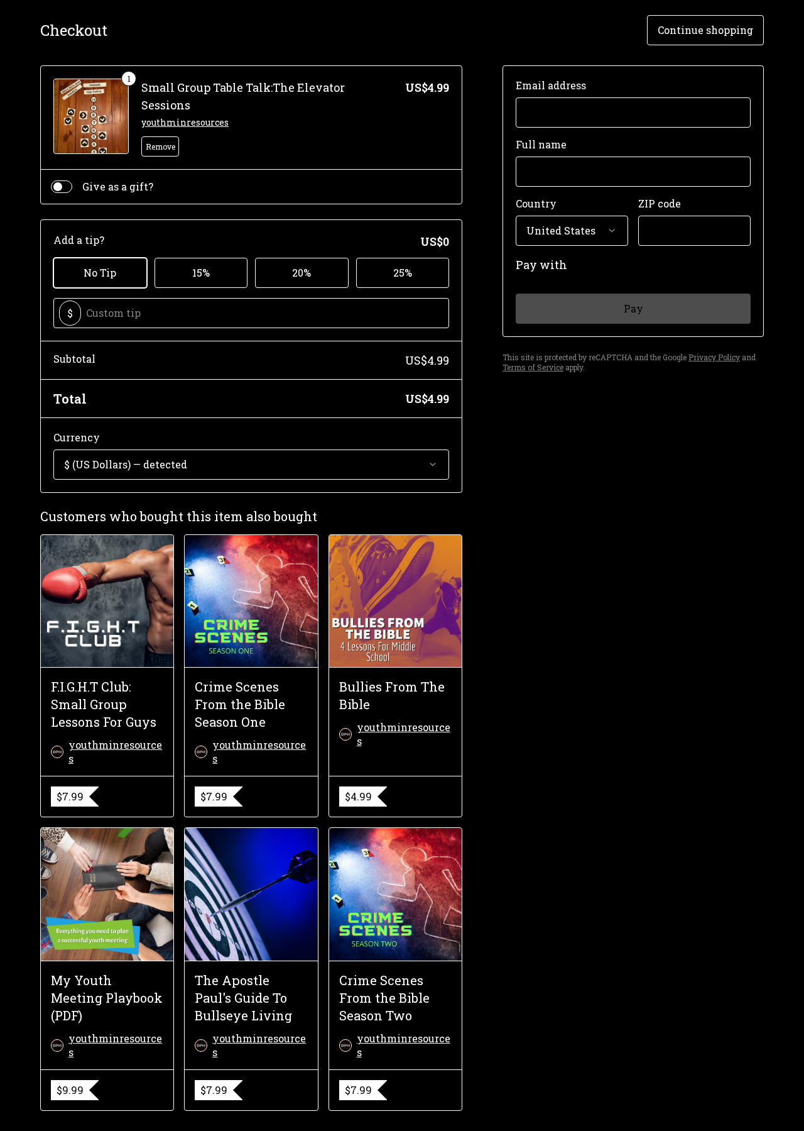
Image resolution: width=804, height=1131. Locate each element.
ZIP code (659, 203)
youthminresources (185, 122)
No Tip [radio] (100, 272)
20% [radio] (301, 272)
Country (536, 203)
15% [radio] (201, 272)
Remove (160, 146)
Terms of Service (533, 367)
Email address (551, 85)
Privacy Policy (714, 357)
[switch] (61, 186)
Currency (76, 437)
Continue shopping (705, 29)
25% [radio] (402, 272)
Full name (541, 144)
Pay (633, 308)
